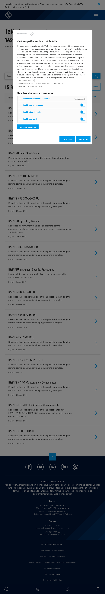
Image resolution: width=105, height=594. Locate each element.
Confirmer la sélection (28, 127)
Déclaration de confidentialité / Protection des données (41, 83)
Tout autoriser (67, 139)
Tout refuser (83, 139)
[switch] (83, 105)
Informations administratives (30, 86)
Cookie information (26, 80)
